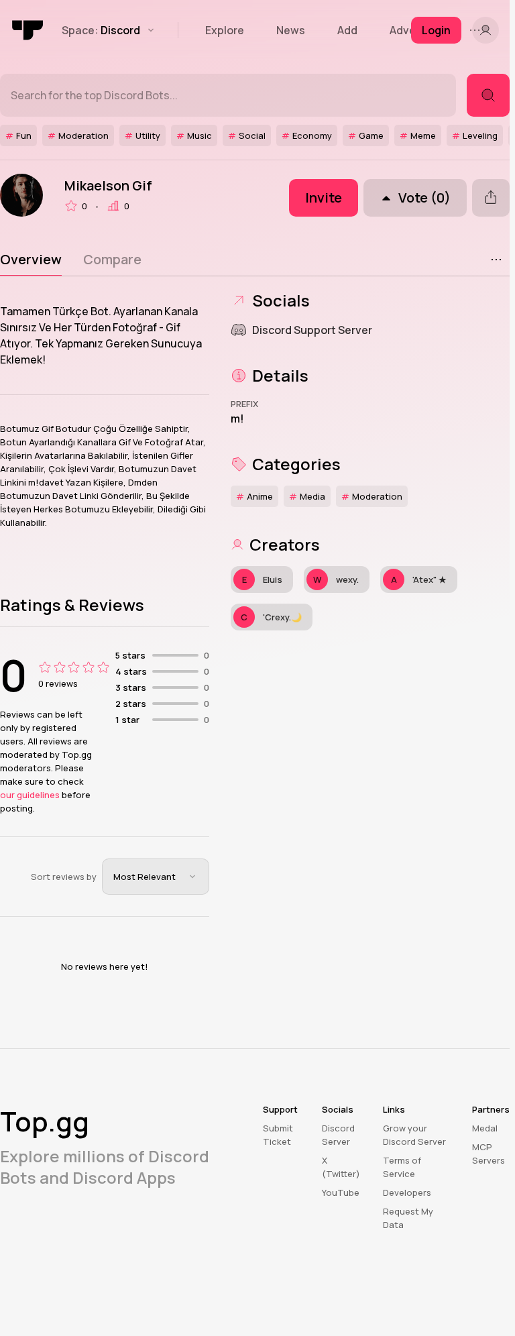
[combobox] (155, 876)
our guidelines (30, 795)
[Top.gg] (28, 30)
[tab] (31, 259)
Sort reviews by (64, 877)
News (290, 30)
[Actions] (496, 259)
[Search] (488, 95)
